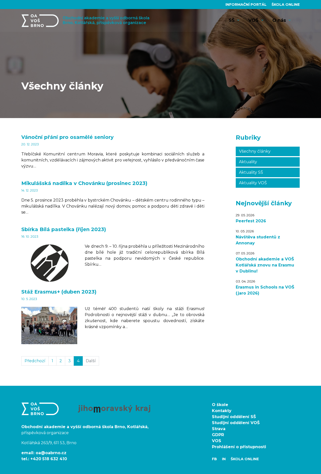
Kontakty (221, 410)
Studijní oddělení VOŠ (236, 422)
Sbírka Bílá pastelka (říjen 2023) (63, 229)
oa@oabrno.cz (51, 452)
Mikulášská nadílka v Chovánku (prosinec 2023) (84, 183)
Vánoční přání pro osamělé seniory (67, 137)
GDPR (218, 434)
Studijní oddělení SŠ (234, 416)
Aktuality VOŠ (253, 182)
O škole (220, 404)
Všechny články (255, 151)
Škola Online (286, 4)
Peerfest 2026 (251, 221)
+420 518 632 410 (48, 458)
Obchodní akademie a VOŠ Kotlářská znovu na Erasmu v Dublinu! (265, 265)
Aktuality (248, 161)
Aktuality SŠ (251, 172)
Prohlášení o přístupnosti (239, 446)
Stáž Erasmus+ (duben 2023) (59, 292)
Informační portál (246, 4)
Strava (218, 428)
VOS (216, 440)
